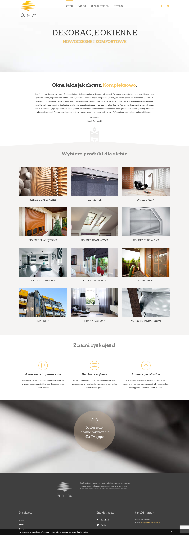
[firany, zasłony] (94, 302)
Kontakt (118, 5)
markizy (43, 321)
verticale (95, 199)
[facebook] (161, 6)
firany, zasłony (94, 321)
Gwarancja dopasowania (43, 374)
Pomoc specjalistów (146, 374)
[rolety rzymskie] (94, 262)
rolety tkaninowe (94, 240)
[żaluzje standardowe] (146, 302)
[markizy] (43, 302)
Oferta (82, 5)
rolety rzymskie (94, 280)
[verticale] (94, 181)
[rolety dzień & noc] (43, 262)
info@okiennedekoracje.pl (150, 523)
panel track (146, 199)
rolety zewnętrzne (43, 240)
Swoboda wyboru (94, 374)
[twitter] (168, 6)
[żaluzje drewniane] (43, 181)
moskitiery (146, 280)
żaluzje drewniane (43, 199)
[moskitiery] (146, 262)
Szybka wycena (100, 5)
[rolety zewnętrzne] (43, 221)
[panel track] (146, 181)
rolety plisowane (146, 240)
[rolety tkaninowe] (94, 221)
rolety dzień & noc (43, 280)
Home (69, 5)
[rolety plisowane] (146, 221)
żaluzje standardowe (145, 321)
